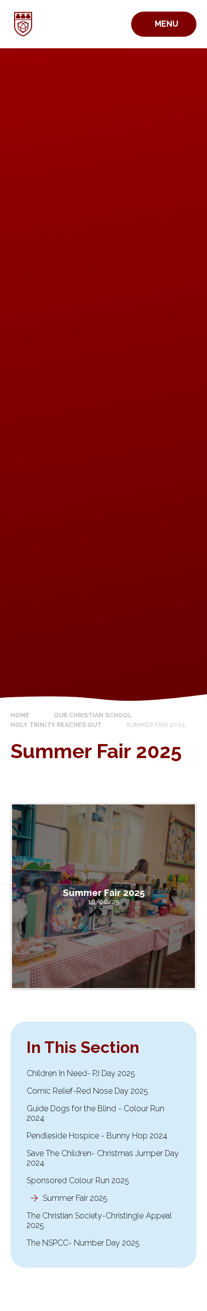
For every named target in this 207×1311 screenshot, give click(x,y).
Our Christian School (93, 715)
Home (20, 715)
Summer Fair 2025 (155, 724)
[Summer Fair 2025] (103, 896)
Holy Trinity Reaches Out (56, 724)
